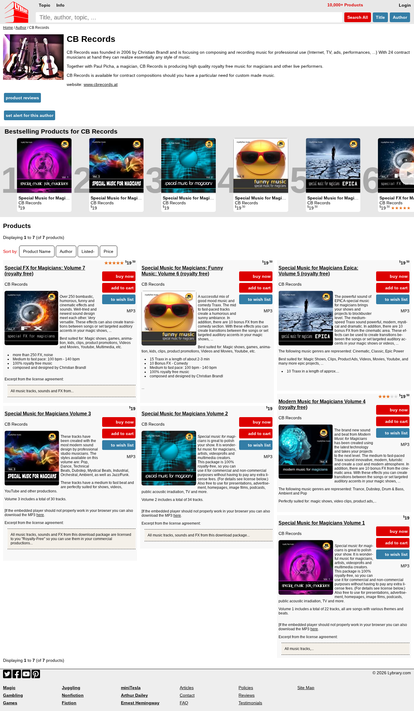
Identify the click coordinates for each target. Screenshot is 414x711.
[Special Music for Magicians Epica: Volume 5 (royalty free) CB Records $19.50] (333, 165)
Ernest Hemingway (140, 702)
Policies (246, 687)
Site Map (305, 687)
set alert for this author (29, 115)
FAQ (184, 702)
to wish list (122, 299)
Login (405, 5)
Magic (9, 687)
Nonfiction (73, 695)
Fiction (69, 702)
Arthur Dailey (134, 695)
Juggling (71, 687)
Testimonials (250, 702)
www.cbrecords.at (101, 84)
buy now (125, 276)
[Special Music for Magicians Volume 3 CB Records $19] (116, 165)
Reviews (247, 695)
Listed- (88, 251)
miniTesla (131, 687)
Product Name (37, 251)
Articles (187, 687)
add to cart (122, 287)
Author (400, 17)
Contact (187, 695)
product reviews (22, 97)
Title (380, 17)
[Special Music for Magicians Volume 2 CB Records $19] (188, 165)
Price (108, 251)
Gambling (13, 695)
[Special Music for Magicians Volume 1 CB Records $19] (44, 165)
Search (357, 17)
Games (10, 702)
